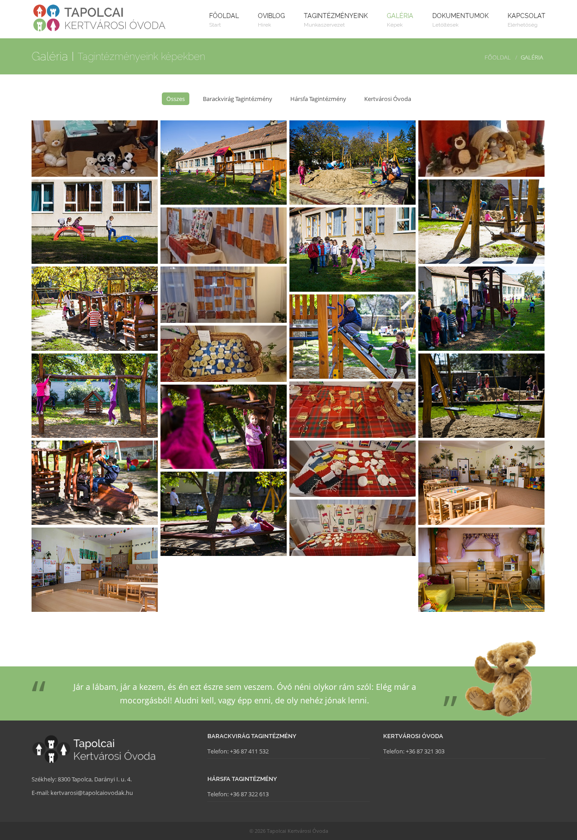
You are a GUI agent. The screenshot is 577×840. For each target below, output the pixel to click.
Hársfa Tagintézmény (318, 99)
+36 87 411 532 (249, 751)
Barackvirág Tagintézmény (237, 99)
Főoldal (498, 57)
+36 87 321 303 (425, 751)
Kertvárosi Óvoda (387, 99)
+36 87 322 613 (249, 794)
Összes (175, 99)
